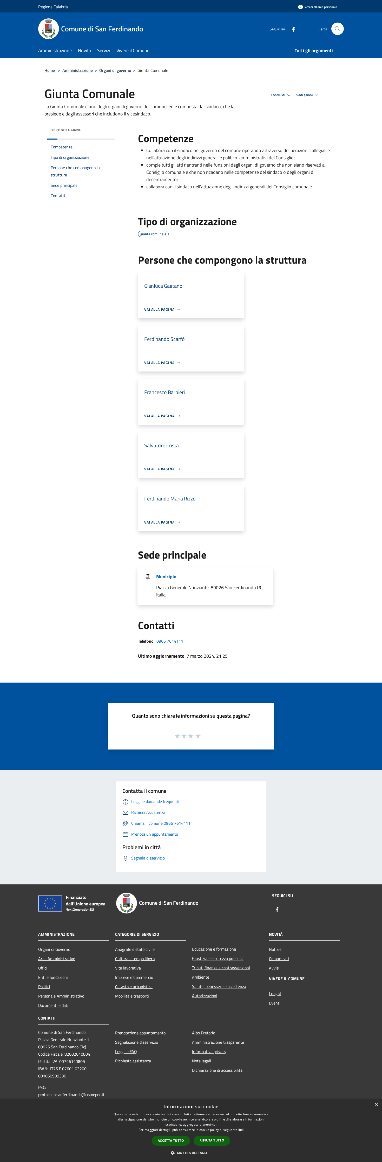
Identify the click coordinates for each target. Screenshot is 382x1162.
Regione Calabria (53, 7)
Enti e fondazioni (53, 977)
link (240, 1129)
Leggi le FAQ (126, 1051)
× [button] (376, 1104)
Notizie (275, 949)
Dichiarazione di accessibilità (217, 1070)
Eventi (274, 1003)
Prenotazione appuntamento (140, 1033)
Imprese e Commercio (134, 977)
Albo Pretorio (203, 1033)
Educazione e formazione (214, 949)
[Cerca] (337, 29)
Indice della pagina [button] (66, 130)
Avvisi (274, 968)
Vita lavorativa (128, 968)
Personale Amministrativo (61, 996)
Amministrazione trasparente (218, 1042)
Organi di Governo (54, 949)
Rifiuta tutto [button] (212, 1140)
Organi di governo (115, 70)
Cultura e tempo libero (135, 958)
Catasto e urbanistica (134, 987)
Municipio (166, 576)
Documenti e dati (53, 1005)
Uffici (42, 968)
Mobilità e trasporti (132, 996)
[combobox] (238, 168)
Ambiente (200, 977)
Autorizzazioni (204, 996)
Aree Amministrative (56, 958)
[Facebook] (291, 28)
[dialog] (191, 1130)
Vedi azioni (304, 95)
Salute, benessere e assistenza (219, 986)
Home (49, 70)
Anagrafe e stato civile (135, 949)
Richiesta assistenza (133, 1061)
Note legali (201, 1061)
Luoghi (275, 994)
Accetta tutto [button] (171, 1140)
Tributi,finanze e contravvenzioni (221, 968)
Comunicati (279, 958)
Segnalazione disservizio (136, 1042)
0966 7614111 (169, 641)
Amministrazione (77, 70)
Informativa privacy (209, 1051)
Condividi (278, 95)
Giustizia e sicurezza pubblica (217, 958)
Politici (44, 987)
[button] (191, 1153)
